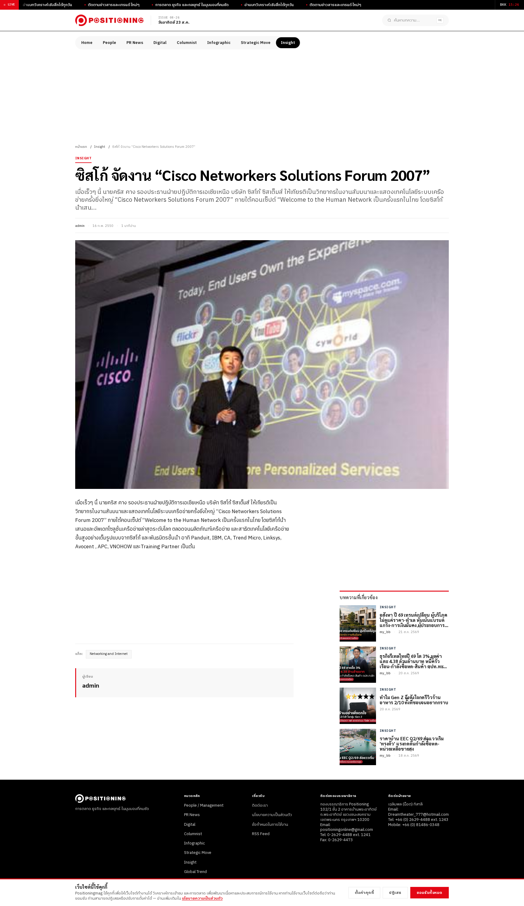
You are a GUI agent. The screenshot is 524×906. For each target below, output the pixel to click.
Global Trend (195, 871)
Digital (159, 42)
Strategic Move (255, 42)
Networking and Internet (109, 654)
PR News (134, 42)
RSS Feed (261, 834)
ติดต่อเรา (260, 805)
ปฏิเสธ (395, 892)
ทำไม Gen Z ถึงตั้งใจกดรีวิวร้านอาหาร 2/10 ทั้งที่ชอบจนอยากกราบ (414, 700)
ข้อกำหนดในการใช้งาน (270, 824)
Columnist (187, 42)
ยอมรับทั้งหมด (429, 892)
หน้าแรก (81, 147)
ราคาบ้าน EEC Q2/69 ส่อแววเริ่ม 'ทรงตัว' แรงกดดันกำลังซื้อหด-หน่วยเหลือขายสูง (412, 744)
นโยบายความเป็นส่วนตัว (272, 814)
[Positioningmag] (109, 20)
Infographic (218, 42)
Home (86, 42)
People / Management (203, 805)
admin (80, 226)
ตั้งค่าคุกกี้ (364, 892)
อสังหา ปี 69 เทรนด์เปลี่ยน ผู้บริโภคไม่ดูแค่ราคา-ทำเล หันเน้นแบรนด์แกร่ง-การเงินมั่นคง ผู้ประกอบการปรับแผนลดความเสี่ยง (413, 620)
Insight (288, 42)
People (109, 42)
